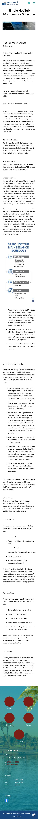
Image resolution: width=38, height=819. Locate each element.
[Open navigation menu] (34, 3)
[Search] (29, 3)
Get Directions (12, 764)
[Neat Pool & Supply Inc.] (10, 3)
